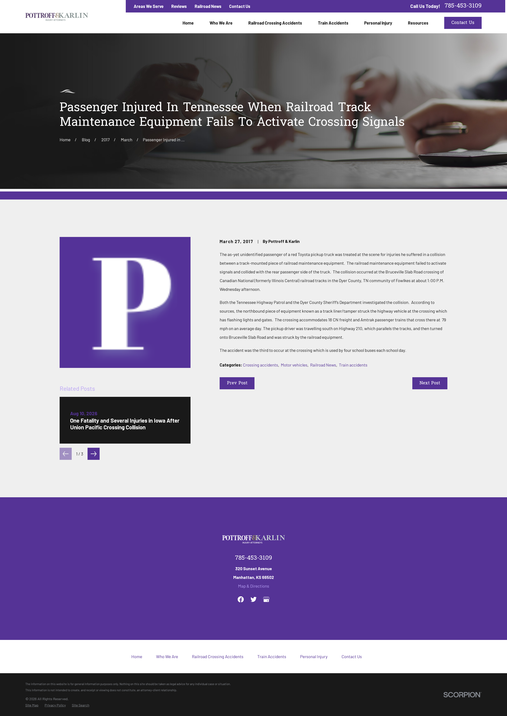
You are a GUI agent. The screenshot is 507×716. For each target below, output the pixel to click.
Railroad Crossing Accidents (217, 656)
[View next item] (94, 454)
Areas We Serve (149, 6)
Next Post (429, 383)
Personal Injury (314, 656)
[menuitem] (31, 705)
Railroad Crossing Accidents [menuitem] (275, 22)
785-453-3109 (463, 6)
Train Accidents (271, 656)
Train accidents (353, 364)
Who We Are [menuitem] (221, 22)
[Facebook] (241, 599)
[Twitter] (254, 599)
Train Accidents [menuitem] (333, 22)
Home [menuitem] (188, 22)
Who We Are (167, 656)
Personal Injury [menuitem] (378, 22)
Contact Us (239, 6)
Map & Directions (253, 585)
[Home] (56, 16)
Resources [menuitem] (418, 22)
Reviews (179, 6)
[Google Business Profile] (266, 599)
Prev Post (237, 383)
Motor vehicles (294, 364)
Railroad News (208, 6)
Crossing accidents (260, 364)
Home (136, 656)
